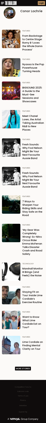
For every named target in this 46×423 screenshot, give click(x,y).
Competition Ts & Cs (23, 387)
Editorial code (23, 391)
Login (41, 3)
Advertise (23, 405)
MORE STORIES (23, 368)
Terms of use (23, 396)
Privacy (23, 400)
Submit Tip (23, 412)
